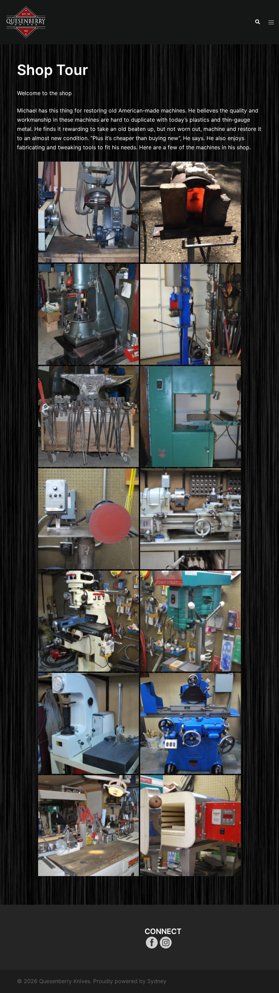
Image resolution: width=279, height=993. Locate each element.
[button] (257, 22)
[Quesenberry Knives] (26, 21)
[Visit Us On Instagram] (166, 941)
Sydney (156, 981)
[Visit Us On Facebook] (152, 941)
